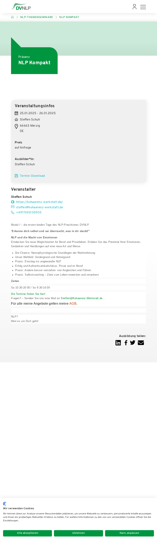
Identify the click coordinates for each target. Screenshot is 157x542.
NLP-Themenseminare (36, 17)
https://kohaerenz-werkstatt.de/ (39, 202)
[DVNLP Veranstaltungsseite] (12, 17)
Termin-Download (32, 176)
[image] (20, 6)
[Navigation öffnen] (143, 6)
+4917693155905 (28, 212)
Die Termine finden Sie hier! (28, 294)
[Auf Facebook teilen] (126, 345)
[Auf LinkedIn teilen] (118, 345)
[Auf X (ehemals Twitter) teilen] (133, 345)
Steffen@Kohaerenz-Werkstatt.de (81, 298)
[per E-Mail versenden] (141, 345)
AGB (72, 303)
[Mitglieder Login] (134, 6)
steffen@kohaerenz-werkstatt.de (39, 207)
